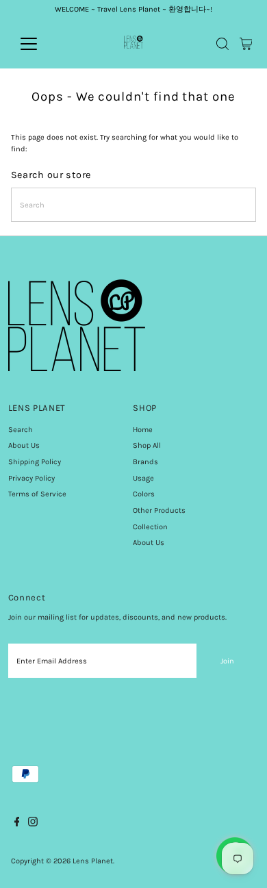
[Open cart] (246, 43)
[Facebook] (17, 824)
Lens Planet (93, 861)
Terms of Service (37, 494)
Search (20, 429)
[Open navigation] (40, 44)
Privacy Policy (31, 478)
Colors (144, 494)
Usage (143, 478)
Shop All (147, 445)
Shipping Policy (34, 461)
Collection (150, 526)
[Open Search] (222, 44)
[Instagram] (33, 824)
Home (143, 429)
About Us (24, 445)
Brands (145, 461)
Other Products (159, 510)
